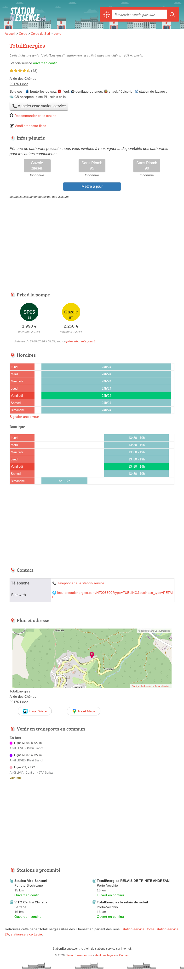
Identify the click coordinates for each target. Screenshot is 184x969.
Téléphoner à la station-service (80, 583)
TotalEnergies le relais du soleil (122, 902)
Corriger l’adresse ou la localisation (151, 686)
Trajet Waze (38, 711)
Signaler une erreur (24, 417)
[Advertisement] (45, 826)
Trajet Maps (86, 711)
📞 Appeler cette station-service (39, 106)
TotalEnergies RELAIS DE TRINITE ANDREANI (133, 881)
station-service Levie (26, 934)
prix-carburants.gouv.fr (80, 341)
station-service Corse (138, 929)
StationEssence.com (26, 14)
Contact (124, 955)
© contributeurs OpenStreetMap (154, 631)
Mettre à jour (92, 186)
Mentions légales (105, 955)
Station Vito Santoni (30, 881)
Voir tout (15, 778)
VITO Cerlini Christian (32, 902)
